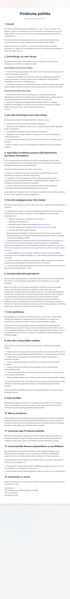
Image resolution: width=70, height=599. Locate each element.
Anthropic (46, 224)
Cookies (7, 109)
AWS (37, 219)
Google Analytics (38, 227)
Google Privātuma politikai (43, 248)
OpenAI (40, 224)
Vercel (41, 219)
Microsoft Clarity (49, 227)
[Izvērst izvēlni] (66, 3)
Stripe (26, 222)
